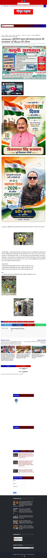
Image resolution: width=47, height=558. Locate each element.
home (10, 35)
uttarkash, (29, 44)
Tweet (8, 325)
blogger (8, 366)
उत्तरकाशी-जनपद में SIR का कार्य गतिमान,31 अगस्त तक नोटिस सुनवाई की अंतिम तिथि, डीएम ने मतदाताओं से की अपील (23, 356)
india (14, 35)
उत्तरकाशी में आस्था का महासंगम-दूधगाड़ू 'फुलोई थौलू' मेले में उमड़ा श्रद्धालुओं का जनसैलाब (38, 356)
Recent (16, 451)
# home (10, 321)
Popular (23, 451)
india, (21, 44)
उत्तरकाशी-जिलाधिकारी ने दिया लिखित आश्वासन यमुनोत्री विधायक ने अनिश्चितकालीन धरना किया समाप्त (26, 522)
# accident (6, 321)
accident (6, 35)
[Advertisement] (23, 19)
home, (19, 44)
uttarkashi (29, 35)
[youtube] (22, 1)
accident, (16, 44)
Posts (16, 537)
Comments (30, 451)
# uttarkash (26, 321)
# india (14, 321)
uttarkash (24, 35)
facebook (23, 366)
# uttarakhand (20, 321)
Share (19, 325)
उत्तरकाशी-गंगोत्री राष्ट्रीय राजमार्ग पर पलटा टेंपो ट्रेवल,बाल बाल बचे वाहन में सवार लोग (26, 517)
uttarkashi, (34, 44)
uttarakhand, (25, 44)
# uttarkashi (31, 321)
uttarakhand (18, 35)
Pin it (30, 325)
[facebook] (24, 1)
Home (3, 35)
